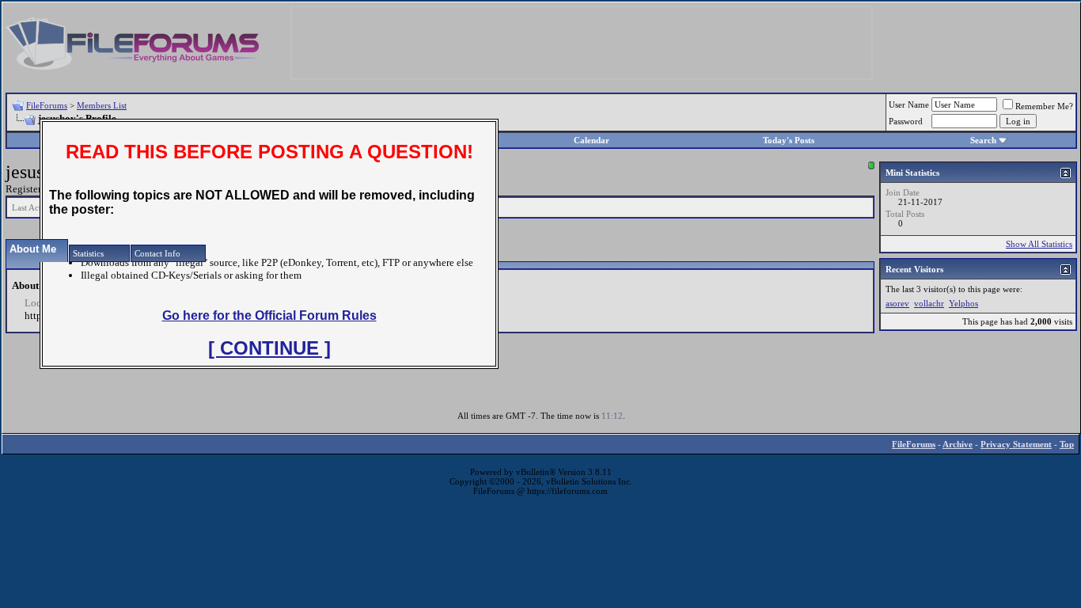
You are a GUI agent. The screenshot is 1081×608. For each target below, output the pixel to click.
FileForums (46, 105)
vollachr (929, 303)
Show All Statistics (1039, 244)
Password (906, 121)
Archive (958, 444)
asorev (897, 303)
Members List (102, 105)
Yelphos (963, 303)
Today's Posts (788, 140)
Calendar (591, 140)
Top (1067, 444)
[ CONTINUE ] (269, 348)
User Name (909, 104)
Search (983, 140)
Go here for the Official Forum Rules (269, 315)
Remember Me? (1044, 106)
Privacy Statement (1016, 444)
